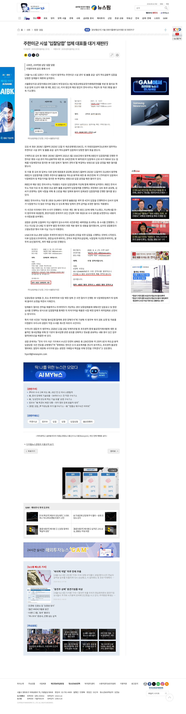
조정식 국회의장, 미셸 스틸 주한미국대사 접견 (71, 634)
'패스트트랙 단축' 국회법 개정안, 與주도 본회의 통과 (107, 646)
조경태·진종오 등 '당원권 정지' (41, 605)
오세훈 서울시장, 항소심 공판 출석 (89, 634)
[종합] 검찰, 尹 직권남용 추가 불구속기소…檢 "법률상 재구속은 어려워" (59, 406)
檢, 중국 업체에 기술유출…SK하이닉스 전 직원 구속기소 (53, 395)
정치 (52, 18)
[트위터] (154, 684)
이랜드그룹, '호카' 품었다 (39, 612)
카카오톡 (25, 55)
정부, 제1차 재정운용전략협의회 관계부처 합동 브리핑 (71, 646)
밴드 (37, 55)
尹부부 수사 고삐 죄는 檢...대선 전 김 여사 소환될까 (51, 392)
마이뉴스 (165, 13)
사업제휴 (42, 683)
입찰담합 (74, 421)
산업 (110, 18)
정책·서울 (62, 18)
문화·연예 (146, 18)
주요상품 (31, 683)
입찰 (55, 421)
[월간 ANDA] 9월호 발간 (38, 609)
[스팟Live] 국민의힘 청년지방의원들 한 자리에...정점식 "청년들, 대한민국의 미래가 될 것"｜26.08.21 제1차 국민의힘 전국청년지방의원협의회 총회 (150, 191)
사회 (78, 18)
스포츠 (157, 18)
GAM (165, 18)
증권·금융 (119, 18)
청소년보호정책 (74, 683)
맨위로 (113, 451)
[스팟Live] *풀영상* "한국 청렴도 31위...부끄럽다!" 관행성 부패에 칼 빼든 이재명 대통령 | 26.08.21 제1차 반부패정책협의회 (149, 214)
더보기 (165, 30)
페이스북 (29, 55)
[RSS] (167, 684)
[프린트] (117, 55)
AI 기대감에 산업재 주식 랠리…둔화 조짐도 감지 (88, 516)
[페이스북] (149, 684)
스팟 (136, 170)
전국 (137, 18)
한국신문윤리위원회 (156, 688)
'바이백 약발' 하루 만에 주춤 (67, 571)
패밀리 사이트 (153, 693)
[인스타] (162, 684)
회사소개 (20, 683)
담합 (63, 421)
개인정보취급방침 (57, 683)
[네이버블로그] (158, 684)
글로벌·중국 (88, 18)
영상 (35, 18)
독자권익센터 (90, 683)
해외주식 (152, 13)
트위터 (33, 55)
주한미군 (33, 421)
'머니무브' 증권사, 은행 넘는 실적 (42, 616)
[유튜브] (145, 684)
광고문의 (134, 683)
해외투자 (101, 18)
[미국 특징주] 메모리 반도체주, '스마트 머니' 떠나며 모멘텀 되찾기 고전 (54, 516)
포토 (45, 18)
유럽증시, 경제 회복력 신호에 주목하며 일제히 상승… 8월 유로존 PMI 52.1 (121, 29)
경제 (71, 18)
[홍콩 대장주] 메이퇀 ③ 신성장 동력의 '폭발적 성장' (54, 530)
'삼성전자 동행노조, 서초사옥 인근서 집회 (43, 647)
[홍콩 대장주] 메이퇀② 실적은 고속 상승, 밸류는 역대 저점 (88, 530)
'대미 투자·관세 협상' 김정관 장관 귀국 (89, 646)
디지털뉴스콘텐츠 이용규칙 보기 (40, 444)
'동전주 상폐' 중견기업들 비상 (68, 589)
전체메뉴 (19, 18)
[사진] (39, 577)
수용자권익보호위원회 (107, 683)
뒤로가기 (31, 451)
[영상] (150, 184)
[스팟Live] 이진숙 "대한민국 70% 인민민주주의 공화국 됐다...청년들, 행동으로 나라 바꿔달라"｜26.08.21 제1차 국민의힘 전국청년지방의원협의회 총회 (149, 238)
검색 (166, 8)
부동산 (129, 18)
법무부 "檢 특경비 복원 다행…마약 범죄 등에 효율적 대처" (54, 402)
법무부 (45, 421)
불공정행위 (88, 421)
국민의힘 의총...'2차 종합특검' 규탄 (107, 634)
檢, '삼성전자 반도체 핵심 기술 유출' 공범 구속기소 (50, 399)
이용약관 (123, 683)
